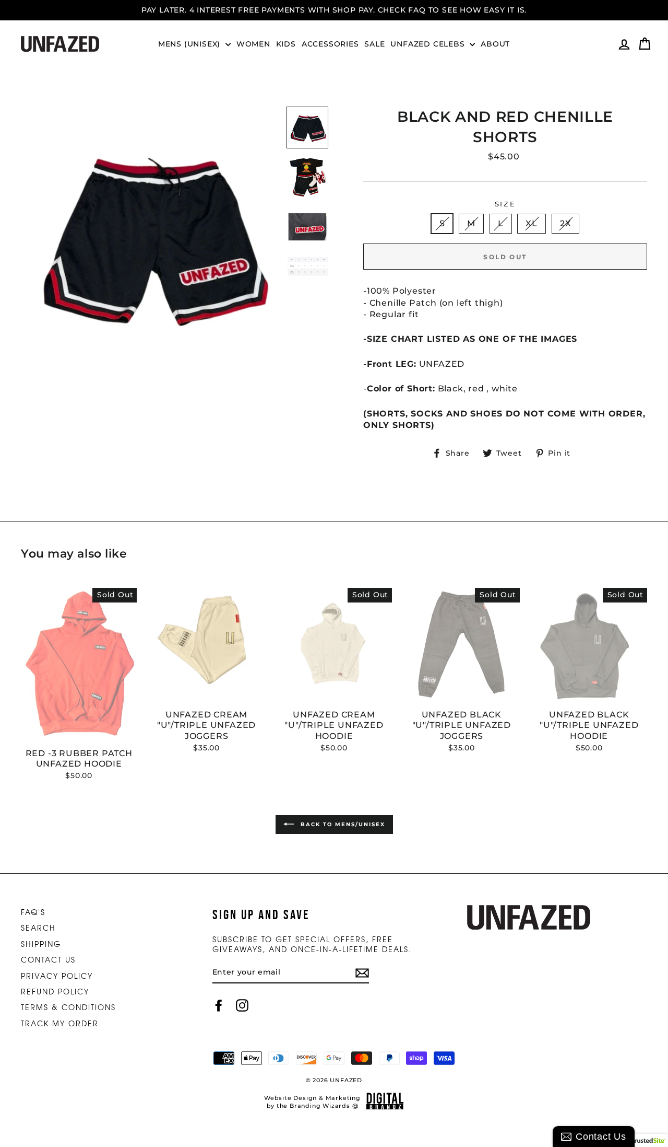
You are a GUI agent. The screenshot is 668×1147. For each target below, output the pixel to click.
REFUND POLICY (55, 991)
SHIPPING (41, 944)
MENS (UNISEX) (190, 44)
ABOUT (495, 44)
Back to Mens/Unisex (341, 824)
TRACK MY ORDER (60, 1023)
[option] (334, 10)
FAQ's (33, 912)
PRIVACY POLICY (57, 975)
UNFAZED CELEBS (428, 44)
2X (565, 223)
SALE (374, 44)
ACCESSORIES (330, 44)
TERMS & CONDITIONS (68, 1007)
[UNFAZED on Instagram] (242, 1005)
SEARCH (38, 927)
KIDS (286, 44)
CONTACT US (48, 959)
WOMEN (253, 44)
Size (505, 204)
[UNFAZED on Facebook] (218, 1005)
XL (532, 223)
